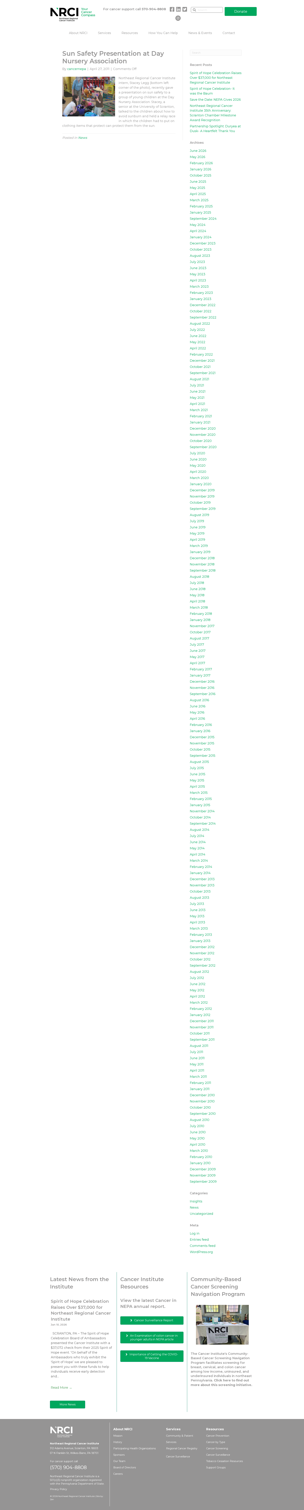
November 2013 (202, 885)
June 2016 (197, 706)
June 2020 (198, 459)
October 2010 (200, 1107)
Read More (61, 1388)
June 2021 (197, 391)
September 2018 (203, 570)
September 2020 (203, 447)
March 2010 (199, 1151)
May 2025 (197, 188)
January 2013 (200, 941)
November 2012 (202, 953)
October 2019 (200, 503)
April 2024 (198, 231)
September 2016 (203, 694)
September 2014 (203, 824)
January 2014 (200, 873)
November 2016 (202, 688)
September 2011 (202, 1040)
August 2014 (199, 830)
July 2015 (197, 768)
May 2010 (197, 1138)
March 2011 (198, 1077)
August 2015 (199, 762)
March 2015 (199, 793)
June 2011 (197, 1058)
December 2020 (203, 428)
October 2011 (200, 1033)
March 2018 (199, 608)
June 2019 (197, 527)
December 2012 (202, 947)
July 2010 (197, 1126)
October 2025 (200, 175)
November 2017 (202, 626)
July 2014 (197, 836)
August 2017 (199, 638)
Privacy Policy (58, 1489)
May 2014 (197, 848)
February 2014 (201, 867)
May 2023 (197, 274)
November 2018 (202, 564)
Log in (195, 1233)
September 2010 (203, 1114)
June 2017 (197, 651)
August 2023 (200, 256)
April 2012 (197, 996)
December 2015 (202, 737)
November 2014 (202, 811)
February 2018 (201, 614)
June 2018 (197, 589)
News (82, 138)
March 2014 (199, 861)
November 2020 (203, 435)
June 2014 (198, 842)
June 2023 (198, 268)
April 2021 (197, 404)
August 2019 (199, 515)
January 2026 (200, 169)
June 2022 (198, 336)
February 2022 (201, 354)
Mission (117, 1435)
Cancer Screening (217, 1448)
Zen (52, 1499)
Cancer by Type (215, 1442)
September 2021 (203, 373)
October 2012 (200, 959)
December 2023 (203, 243)
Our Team (119, 1461)
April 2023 (198, 280)
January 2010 (200, 1163)
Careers (118, 1473)
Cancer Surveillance (178, 1456)
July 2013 (197, 904)
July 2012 (197, 978)
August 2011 (199, 1046)
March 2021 (199, 410)
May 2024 (197, 225)
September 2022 (203, 317)
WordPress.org (201, 1252)
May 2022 (197, 342)
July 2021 (197, 385)
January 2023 (200, 299)
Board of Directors (124, 1467)
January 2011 (200, 1089)
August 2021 (199, 379)
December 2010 (202, 1095)
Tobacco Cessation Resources (224, 1461)
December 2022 (203, 305)
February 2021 (201, 416)
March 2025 (199, 200)
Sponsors (119, 1454)
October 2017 (200, 632)
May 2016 (197, 712)
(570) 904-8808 (68, 1467)
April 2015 (197, 787)
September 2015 (202, 756)
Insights (196, 1201)
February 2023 (201, 293)
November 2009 (203, 1175)
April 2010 (197, 1145)
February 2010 (201, 1157)
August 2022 (200, 324)
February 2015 (201, 799)
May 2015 (197, 780)
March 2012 (199, 1003)
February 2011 (200, 1083)
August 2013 (199, 898)
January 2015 (200, 805)
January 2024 (200, 237)
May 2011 (197, 1064)
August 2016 (199, 700)
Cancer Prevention (217, 1435)
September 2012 (203, 966)
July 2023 (197, 262)
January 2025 (200, 212)
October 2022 (200, 311)
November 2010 (202, 1101)
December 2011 (202, 1021)
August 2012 (199, 972)
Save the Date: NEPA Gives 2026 (215, 100)
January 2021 (200, 422)
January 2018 (200, 620)
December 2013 (202, 879)
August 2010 (199, 1120)
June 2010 (198, 1132)
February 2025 (201, 206)
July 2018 (197, 583)
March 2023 (199, 287)
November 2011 (202, 1027)
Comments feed (203, 1246)
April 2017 (197, 663)
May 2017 (197, 657)
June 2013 (197, 910)
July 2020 (197, 453)
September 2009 (203, 1182)
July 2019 (197, 521)
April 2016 (197, 719)
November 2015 (202, 743)
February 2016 (201, 725)
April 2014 (197, 854)
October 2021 (200, 367)
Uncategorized (201, 1214)
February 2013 (201, 935)
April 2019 (197, 540)
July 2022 (197, 330)
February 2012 (201, 1009)
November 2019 (202, 496)
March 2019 (199, 546)
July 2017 (197, 645)
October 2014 (200, 817)
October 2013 (200, 891)
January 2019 (200, 552)
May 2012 (197, 990)
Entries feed (199, 1240)
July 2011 (196, 1052)
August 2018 (199, 577)
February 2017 (201, 669)
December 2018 (202, 558)
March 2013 (199, 928)
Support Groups (216, 1467)
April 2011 (197, 1070)
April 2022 (198, 348)
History (117, 1442)
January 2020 (200, 484)
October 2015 (200, 749)
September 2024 (203, 219)
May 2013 (197, 916)
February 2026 (201, 163)
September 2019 (203, 509)
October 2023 (200, 249)
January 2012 (200, 1015)
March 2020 (199, 478)
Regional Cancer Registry (181, 1448)
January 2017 (200, 675)
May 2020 (197, 466)
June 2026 (198, 151)
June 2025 (198, 182)
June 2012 (197, 984)
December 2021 (202, 361)
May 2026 (197, 157)
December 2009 (203, 1169)
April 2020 (198, 472)
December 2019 (202, 490)
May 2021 (197, 398)
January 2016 (200, 731)
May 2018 (197, 595)
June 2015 (197, 774)
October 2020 (201, 441)
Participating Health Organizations (134, 1448)
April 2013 (197, 922)
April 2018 (197, 601)
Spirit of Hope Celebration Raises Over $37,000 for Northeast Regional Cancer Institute (216, 77)
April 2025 (198, 194)
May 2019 (197, 533)
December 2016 (202, 682)
